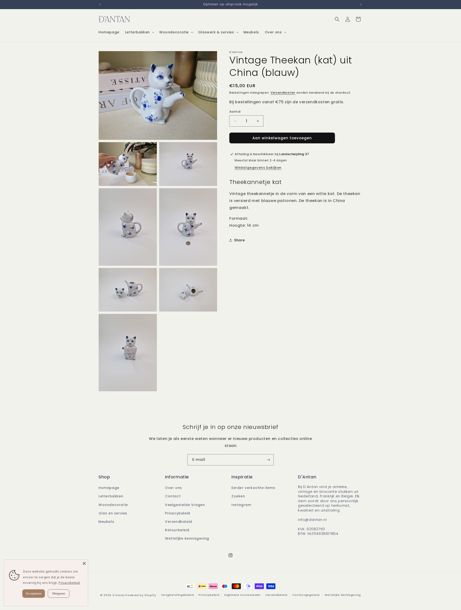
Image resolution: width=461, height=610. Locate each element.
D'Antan (119, 595)
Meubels (106, 521)
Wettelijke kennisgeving (187, 538)
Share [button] (239, 240)
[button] (139, 32)
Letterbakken (110, 496)
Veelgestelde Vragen (185, 504)
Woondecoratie (113, 504)
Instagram (241, 504)
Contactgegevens (306, 595)
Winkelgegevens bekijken (258, 167)
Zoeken (238, 496)
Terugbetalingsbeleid (177, 595)
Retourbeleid (177, 530)
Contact (173, 496)
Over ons (173, 487)
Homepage (108, 487)
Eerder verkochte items (253, 487)
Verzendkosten (283, 93)
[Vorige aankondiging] (100, 4)
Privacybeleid (177, 513)
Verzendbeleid (178, 521)
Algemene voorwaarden (242, 595)
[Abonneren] (268, 459)
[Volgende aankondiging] (361, 4)
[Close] (84, 563)
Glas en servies (112, 513)
